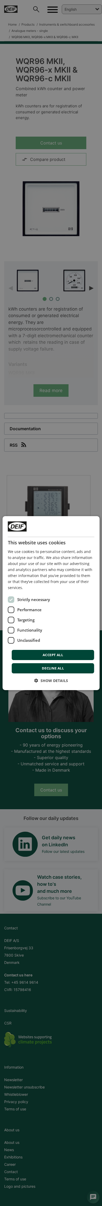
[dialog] (51, 603)
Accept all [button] (53, 654)
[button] (51, 681)
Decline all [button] (53, 668)
